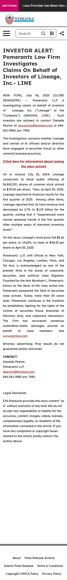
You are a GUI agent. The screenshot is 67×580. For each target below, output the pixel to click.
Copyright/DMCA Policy (22, 574)
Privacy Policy (51, 574)
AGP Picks (9, 5)
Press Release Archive (39, 558)
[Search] (43, 33)
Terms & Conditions (50, 566)
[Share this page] (61, 33)
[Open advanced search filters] (52, 33)
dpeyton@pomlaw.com (19, 372)
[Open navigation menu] (6, 33)
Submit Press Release (18, 566)
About (17, 558)
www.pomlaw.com (15, 336)
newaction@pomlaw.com (35, 125)
